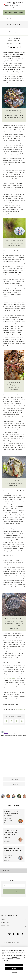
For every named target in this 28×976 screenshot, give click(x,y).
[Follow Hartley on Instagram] (14, 934)
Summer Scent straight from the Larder (11, 832)
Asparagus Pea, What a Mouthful (13, 850)
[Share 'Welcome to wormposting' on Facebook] (8, 47)
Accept (14, 965)
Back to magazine (14, 32)
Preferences (14, 972)
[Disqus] (14, 749)
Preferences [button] (5, 960)
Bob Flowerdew (8, 855)
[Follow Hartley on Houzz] (22, 934)
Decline (14, 968)
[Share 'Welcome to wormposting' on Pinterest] (14, 47)
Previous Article (14, 779)
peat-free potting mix (9, 678)
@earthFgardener (20, 709)
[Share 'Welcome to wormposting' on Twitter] (11, 47)
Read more (7, 823)
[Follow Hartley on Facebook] (5, 934)
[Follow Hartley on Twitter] (9, 934)
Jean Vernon (7, 818)
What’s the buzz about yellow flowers (12, 814)
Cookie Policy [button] (15, 957)
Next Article (14, 784)
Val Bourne (7, 837)
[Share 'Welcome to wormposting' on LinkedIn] (17, 47)
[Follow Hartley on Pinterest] (18, 934)
